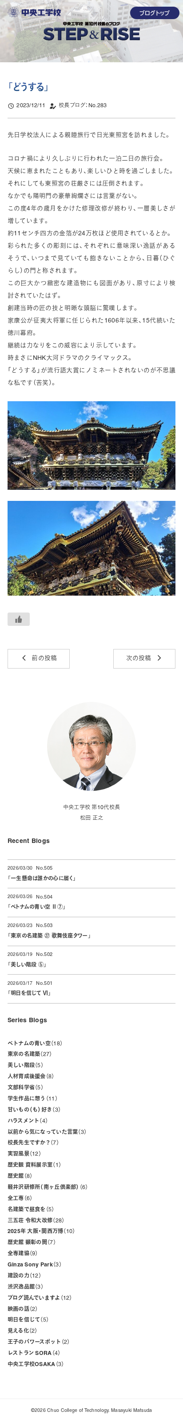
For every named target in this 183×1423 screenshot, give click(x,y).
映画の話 (22, 1309)
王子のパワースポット (37, 1342)
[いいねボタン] (19, 619)
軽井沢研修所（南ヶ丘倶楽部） (46, 1187)
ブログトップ (154, 13)
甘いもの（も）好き (33, 1110)
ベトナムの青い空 (34, 1044)
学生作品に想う (31, 1099)
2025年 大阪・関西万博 (40, 1231)
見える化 (21, 1331)
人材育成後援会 (30, 1077)
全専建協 (22, 1254)
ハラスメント (26, 1121)
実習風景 (23, 1154)
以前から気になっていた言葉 (46, 1132)
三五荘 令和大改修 (35, 1221)
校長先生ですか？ (32, 1143)
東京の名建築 (29, 1054)
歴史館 (19, 1176)
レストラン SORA (33, 1353)
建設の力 (23, 1276)
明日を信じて (27, 1320)
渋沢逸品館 (24, 1287)
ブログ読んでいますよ (39, 1298)
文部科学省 (24, 1088)
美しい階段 (24, 1065)
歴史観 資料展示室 (33, 1165)
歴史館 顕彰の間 (30, 1243)
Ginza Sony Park (33, 1265)
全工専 (19, 1198)
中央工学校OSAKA (34, 1364)
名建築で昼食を (30, 1210)
